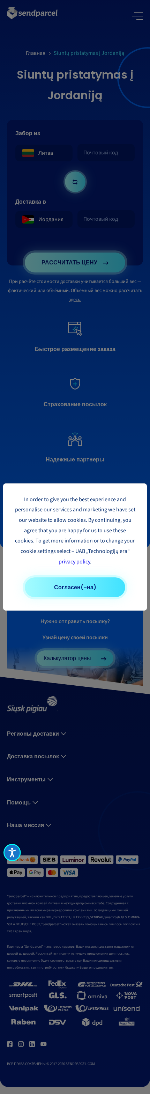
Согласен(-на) (75, 587)
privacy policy (74, 562)
